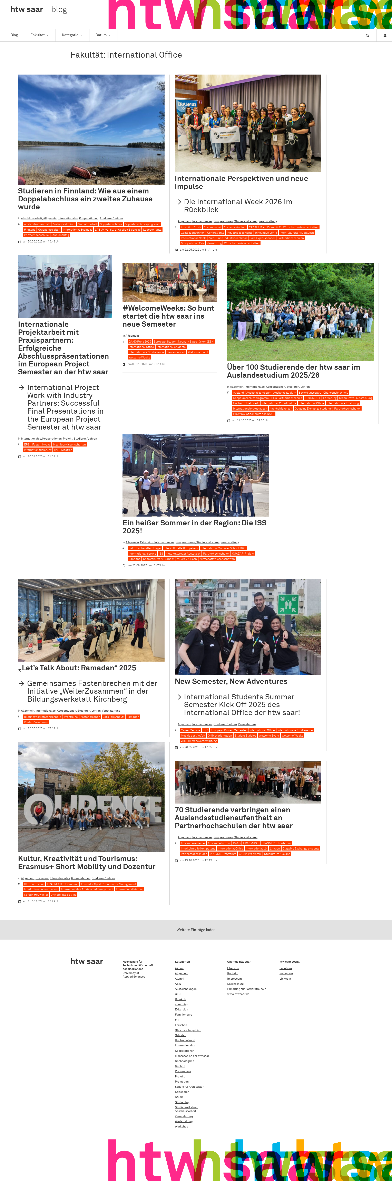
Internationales (68, 218)
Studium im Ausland (277, 854)
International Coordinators (279, 403)
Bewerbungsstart (310, 392)
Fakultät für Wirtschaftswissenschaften (292, 227)
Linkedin (285, 978)
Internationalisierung (37, 450)
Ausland (238, 392)
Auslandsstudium (63, 224)
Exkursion (146, 542)
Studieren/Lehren (111, 218)
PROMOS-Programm (223, 854)
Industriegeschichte (240, 232)
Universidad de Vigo (63, 894)
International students (171, 347)
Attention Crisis (191, 227)
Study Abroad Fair (192, 243)
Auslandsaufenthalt (37, 224)
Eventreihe (70, 717)
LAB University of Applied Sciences (117, 229)
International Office (141, 347)
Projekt (67, 438)
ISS (161, 553)
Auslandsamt (212, 227)
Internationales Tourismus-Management (87, 889)
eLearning (181, 1004)
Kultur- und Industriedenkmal (227, 238)
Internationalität (256, 848)
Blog (14, 35)
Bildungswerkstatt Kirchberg (42, 717)
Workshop (181, 1126)
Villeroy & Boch (187, 559)
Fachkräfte (143, 548)
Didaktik (180, 999)
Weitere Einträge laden (196, 930)
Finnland (30, 229)
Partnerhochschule (36, 235)
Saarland (134, 559)
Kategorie (70, 35)
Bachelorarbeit (87, 224)
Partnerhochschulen (290, 238)
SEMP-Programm (250, 854)
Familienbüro (183, 1014)
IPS (56, 450)
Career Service (190, 730)
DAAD (237, 843)
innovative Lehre (266, 232)
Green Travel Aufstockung (355, 398)
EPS (27, 444)
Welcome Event (198, 352)
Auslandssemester (258, 392)
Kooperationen (88, 218)
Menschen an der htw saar (192, 1056)
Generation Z (215, 232)
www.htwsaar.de (238, 994)
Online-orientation (220, 735)
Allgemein (50, 218)
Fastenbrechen (90, 717)
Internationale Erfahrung (343, 403)
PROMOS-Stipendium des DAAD (253, 414)
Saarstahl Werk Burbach (159, 559)
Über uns (233, 968)
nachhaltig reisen (281, 408)
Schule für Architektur (189, 1086)
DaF (131, 548)
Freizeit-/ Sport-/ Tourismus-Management (108, 884)
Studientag (182, 1102)
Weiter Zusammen (36, 722)
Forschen (181, 1025)
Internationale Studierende (146, 352)
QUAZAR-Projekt (243, 553)
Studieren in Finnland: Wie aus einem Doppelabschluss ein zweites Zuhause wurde (85, 199)
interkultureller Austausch (297, 232)
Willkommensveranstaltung (199, 741)
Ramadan (133, 717)
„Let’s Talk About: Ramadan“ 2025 (77, 668)
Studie (179, 1097)
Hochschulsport (185, 1040)
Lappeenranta (152, 229)
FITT (178, 1019)
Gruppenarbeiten (49, 229)
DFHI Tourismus (34, 884)
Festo (36, 444)
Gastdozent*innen (193, 232)
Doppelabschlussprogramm (142, 224)
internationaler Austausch (250, 408)
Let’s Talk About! (113, 717)
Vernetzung (214, 243)
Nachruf (180, 1066)
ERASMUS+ (257, 227)
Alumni (179, 978)
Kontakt (232, 973)
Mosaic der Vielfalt (193, 735)
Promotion (182, 1081)
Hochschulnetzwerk (246, 403)
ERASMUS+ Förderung (276, 843)
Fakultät (37, 35)
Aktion (179, 968)
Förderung (329, 398)
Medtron (66, 450)
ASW (178, 983)
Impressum (234, 978)
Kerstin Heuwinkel (36, 894)
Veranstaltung (268, 221)
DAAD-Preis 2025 (140, 341)
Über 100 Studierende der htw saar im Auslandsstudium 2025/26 (293, 371)
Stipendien (182, 1092)
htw (38, 10)
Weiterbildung (184, 1121)
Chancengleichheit (335, 392)
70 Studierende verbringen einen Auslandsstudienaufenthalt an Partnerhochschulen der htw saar (234, 818)
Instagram (286, 973)
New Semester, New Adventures (231, 681)
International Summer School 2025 (223, 548)
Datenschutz (235, 983)
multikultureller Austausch (183, 553)
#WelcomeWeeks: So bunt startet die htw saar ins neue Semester (168, 316)
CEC (177, 994)
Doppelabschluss (111, 224)
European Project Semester (229, 730)
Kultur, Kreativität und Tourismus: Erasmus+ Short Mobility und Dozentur (87, 863)
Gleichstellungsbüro (188, 1030)
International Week (193, 238)
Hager (157, 548)
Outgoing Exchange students (313, 408)
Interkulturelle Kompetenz (181, 548)
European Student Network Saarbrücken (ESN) (184, 341)
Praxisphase (183, 1071)
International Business (77, 229)
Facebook (286, 968)
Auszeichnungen (186, 989)
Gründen (180, 1035)
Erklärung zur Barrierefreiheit (246, 989)
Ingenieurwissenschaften (69, 444)
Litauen (275, 848)
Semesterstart (176, 352)
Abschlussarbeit (31, 218)
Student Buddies (245, 735)
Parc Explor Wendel (262, 238)
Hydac (46, 444)
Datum (101, 35)
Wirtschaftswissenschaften (241, 243)
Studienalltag (60, 235)
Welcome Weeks (139, 357)
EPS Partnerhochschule (286, 398)
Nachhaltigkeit (184, 1061)
